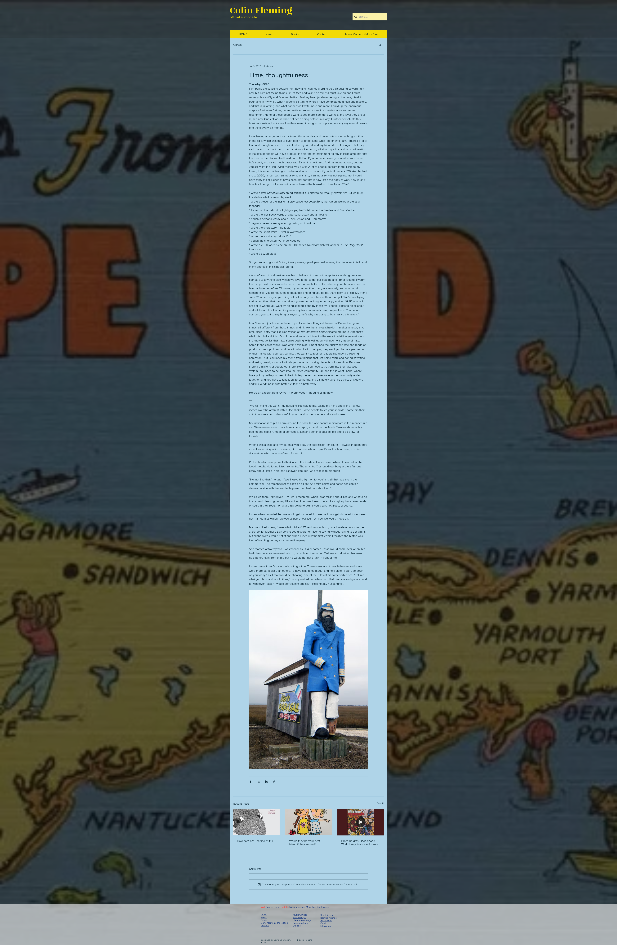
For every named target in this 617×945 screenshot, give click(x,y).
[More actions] (366, 66)
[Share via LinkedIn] (266, 781)
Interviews (325, 926)
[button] (379, 44)
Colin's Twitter (273, 907)
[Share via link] (274, 781)
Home (264, 914)
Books (264, 920)
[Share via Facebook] (250, 781)
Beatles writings (328, 917)
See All (380, 803)
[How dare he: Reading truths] (256, 822)
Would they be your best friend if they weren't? (304, 842)
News (264, 917)
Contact (265, 925)
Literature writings (302, 920)
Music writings (300, 914)
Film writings (299, 917)
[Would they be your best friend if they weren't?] (308, 822)
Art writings (326, 920)
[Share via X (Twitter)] (258, 781)
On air (323, 923)
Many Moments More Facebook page (309, 907)
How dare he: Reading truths (255, 841)
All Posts (237, 44)
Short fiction (326, 915)
